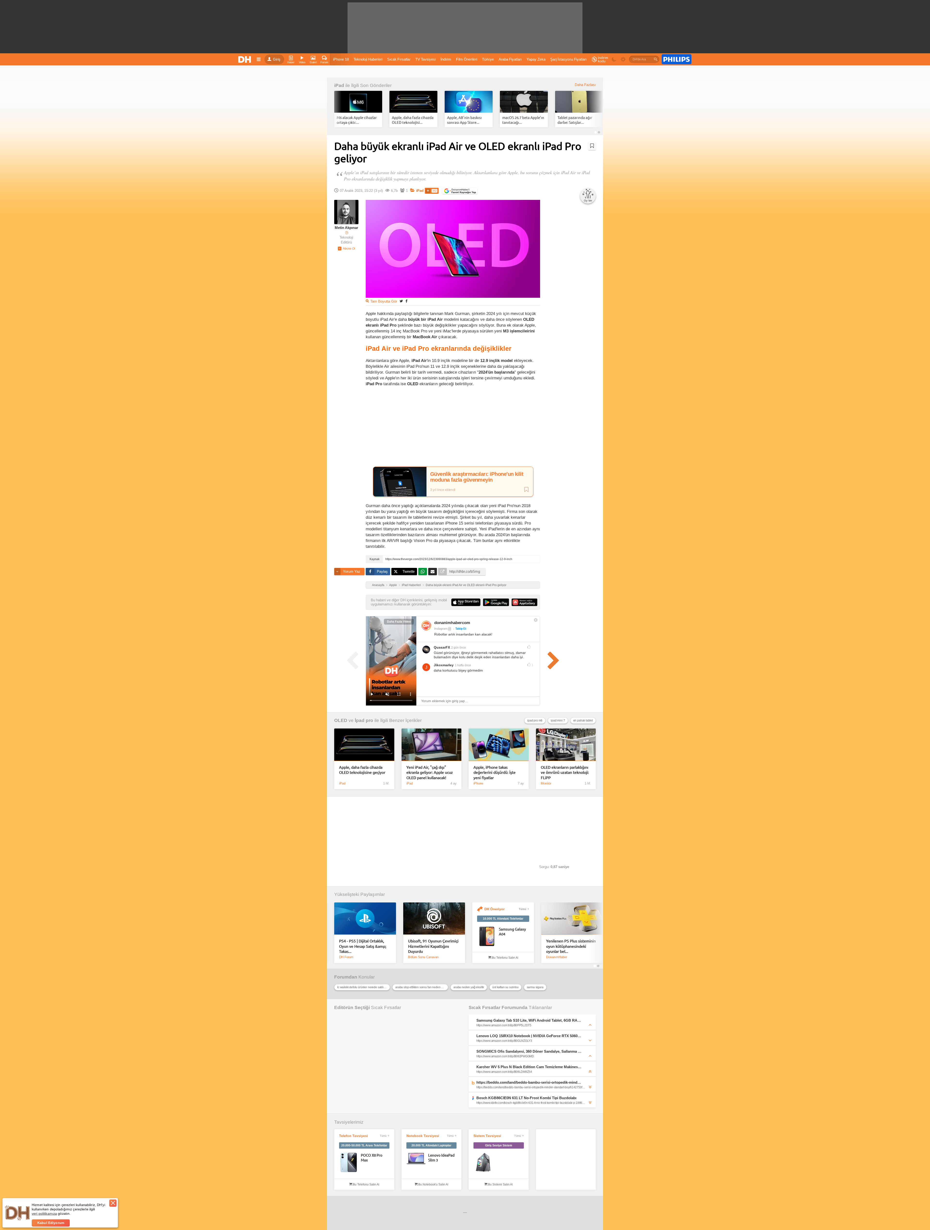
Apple (393, 585)
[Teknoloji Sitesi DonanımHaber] (245, 59)
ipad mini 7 (558, 720)
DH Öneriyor (494, 909)
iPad (339, 85)
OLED (340, 720)
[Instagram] (426, 625)
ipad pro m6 (534, 720)
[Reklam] (676, 59)
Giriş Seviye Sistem (498, 1145)
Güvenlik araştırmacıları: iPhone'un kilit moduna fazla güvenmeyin (476, 477)
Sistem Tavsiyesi (487, 1136)
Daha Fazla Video (399, 621)
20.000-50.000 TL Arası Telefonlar (364, 1145)
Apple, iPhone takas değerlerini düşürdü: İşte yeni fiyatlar (494, 772)
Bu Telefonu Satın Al (504, 957)
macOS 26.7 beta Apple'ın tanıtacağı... (523, 120)
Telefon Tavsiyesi (353, 1136)
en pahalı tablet (583, 720)
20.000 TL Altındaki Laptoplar (431, 1145)
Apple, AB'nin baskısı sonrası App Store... (464, 120)
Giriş (276, 59)
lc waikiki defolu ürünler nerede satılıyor (362, 987)
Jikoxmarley (444, 665)
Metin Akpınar (346, 228)
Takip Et (460, 628)
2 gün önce (458, 647)
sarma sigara (535, 987)
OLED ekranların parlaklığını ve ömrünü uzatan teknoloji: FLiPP (565, 772)
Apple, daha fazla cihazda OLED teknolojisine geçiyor (362, 770)
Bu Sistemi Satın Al (500, 1184)
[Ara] (655, 59)
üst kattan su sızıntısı (505, 987)
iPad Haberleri (411, 585)
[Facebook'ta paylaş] (406, 301)
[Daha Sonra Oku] (592, 146)
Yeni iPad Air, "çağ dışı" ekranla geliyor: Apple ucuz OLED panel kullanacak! (429, 772)
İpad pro (364, 720)
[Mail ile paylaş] (432, 571)
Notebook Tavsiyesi (422, 1136)
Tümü (522, 909)
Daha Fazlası (585, 85)
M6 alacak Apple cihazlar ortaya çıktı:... (357, 120)
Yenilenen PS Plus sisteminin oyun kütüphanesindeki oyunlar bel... (571, 946)
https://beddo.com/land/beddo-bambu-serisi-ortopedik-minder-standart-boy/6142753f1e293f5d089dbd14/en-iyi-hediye (528, 1082)
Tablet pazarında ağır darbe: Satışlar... (575, 120)
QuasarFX (442, 647)
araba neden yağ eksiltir (468, 987)
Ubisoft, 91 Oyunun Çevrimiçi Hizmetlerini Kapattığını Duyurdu (433, 946)
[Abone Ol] (346, 249)
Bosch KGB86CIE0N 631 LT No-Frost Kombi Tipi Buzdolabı (526, 1098)
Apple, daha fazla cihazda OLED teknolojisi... (413, 120)
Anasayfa (378, 585)
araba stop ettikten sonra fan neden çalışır (421, 987)
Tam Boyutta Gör (383, 301)
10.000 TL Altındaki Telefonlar (503, 918)
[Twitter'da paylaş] (401, 301)
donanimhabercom (452, 622)
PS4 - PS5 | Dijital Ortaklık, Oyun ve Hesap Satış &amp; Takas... (362, 946)
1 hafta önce (463, 665)
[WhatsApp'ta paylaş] (422, 571)
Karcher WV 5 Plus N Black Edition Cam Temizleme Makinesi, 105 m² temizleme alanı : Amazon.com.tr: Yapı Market (528, 1067)
